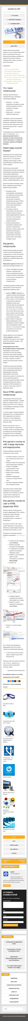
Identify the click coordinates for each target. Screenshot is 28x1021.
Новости (14, 992)
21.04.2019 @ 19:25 (15, 873)
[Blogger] (17, 681)
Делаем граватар (7, 777)
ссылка (14, 853)
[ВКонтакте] (8, 681)
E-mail (4, 915)
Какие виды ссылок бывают (13, 71)
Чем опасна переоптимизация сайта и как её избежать (14, 958)
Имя (4, 910)
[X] (15, 681)
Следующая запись (22, 861)
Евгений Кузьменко (15, 19)
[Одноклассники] (11, 681)
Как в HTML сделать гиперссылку (15, 75)
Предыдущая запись (6, 861)
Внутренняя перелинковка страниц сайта (8, 811)
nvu (14, 841)
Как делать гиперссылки (12, 73)
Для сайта (14, 46)
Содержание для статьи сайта (8, 830)
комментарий (6, 900)
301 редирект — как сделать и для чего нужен (8, 759)
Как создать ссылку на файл (8, 704)
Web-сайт (5, 920)
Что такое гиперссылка (12, 69)
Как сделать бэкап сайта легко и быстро (9, 722)
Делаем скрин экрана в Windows (8, 793)
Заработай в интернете (14, 985)
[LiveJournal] (19, 681)
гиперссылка (14, 845)
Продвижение (14, 998)
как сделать (14, 849)
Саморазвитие (14, 1002)
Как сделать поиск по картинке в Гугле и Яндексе (8, 740)
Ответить (7, 885)
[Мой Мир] (13, 681)
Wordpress (14, 978)
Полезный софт (14, 995)
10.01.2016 (15, 15)
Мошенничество (14, 988)
